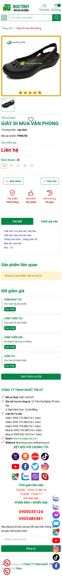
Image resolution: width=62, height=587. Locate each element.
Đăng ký (31, 548)
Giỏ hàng (56, 9)
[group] (31, 66)
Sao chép (10, 309)
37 (18, 165)
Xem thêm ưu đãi (31, 376)
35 (4, 165)
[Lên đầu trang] (56, 574)
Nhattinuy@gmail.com (25, 438)
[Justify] (56, 17)
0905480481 (31, 518)
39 (31, 165)
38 (25, 165)
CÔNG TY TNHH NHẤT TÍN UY (40, 564)
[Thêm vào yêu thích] (31, 119)
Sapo (19, 568)
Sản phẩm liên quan (19, 264)
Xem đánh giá (8, 142)
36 (11, 165)
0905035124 (31, 511)
